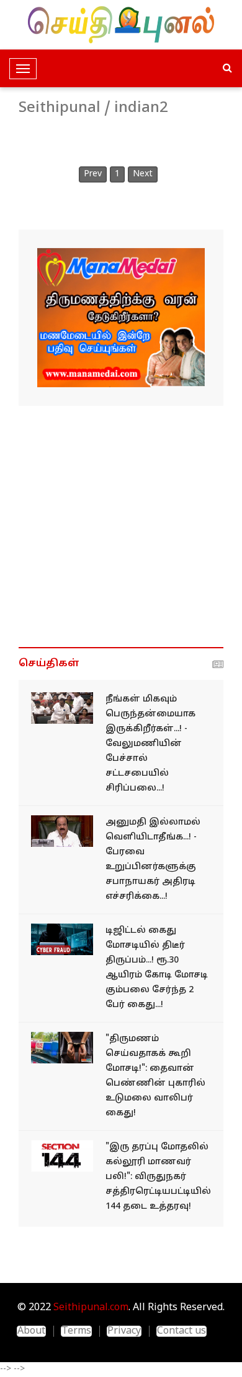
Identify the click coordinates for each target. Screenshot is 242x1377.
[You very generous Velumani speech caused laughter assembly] (62, 708)
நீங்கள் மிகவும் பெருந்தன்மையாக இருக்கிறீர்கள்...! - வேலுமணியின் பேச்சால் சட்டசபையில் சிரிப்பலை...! (150, 744)
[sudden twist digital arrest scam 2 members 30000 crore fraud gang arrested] (62, 939)
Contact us (181, 1331)
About (31, 1331)
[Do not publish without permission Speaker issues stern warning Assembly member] (62, 831)
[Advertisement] (121, 526)
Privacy (124, 1331)
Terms (76, 1331)
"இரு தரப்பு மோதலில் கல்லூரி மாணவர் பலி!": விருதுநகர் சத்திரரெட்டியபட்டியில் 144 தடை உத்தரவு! (158, 1177)
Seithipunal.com (90, 1308)
